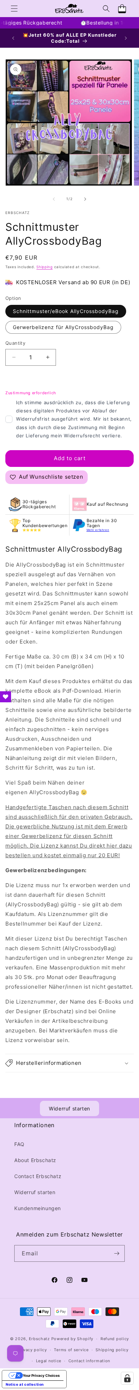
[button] (14, 8)
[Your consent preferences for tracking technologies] (127, 1378)
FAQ (19, 1144)
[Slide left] (54, 199)
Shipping (44, 267)
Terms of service (71, 1349)
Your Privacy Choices (41, 1375)
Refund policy (115, 1338)
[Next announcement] (126, 38)
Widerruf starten (69, 1108)
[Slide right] (85, 199)
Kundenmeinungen (37, 1208)
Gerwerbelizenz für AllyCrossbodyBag (63, 327)
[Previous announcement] (13, 38)
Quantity (15, 343)
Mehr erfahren (98, 530)
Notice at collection (25, 1384)
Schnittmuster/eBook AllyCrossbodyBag (66, 311)
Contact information (89, 1360)
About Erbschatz (35, 1160)
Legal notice (48, 1360)
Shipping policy (112, 1349)
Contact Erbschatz (37, 1176)
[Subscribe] (116, 1253)
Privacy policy (32, 1349)
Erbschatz (39, 1338)
